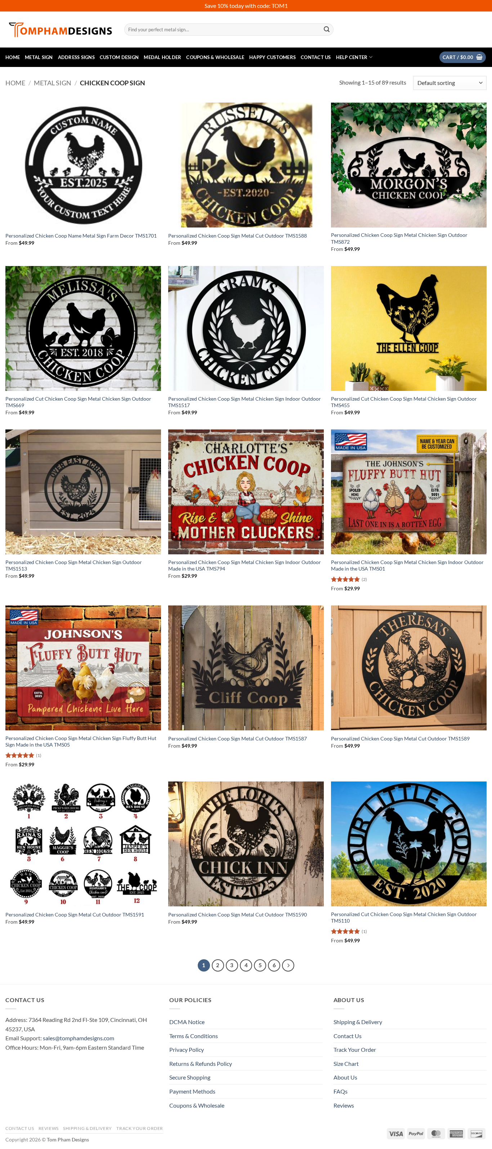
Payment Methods (192, 1091)
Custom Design (119, 57)
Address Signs (76, 57)
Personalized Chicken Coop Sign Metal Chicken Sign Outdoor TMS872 (399, 238)
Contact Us (316, 57)
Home (12, 57)
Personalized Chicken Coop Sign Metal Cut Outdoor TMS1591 (74, 914)
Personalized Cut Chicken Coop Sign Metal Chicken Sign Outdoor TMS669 (78, 402)
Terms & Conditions (193, 1035)
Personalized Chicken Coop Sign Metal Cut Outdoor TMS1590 (237, 914)
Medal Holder (162, 57)
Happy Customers (272, 57)
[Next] (288, 965)
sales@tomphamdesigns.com (78, 1038)
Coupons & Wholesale (215, 57)
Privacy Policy (186, 1049)
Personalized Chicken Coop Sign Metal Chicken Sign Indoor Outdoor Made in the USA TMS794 (244, 565)
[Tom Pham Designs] (59, 30)
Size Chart (346, 1063)
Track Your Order (355, 1049)
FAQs (341, 1091)
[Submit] (327, 29)
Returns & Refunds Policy (200, 1063)
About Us (345, 1077)
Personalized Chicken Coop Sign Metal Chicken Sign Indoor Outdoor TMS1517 (244, 402)
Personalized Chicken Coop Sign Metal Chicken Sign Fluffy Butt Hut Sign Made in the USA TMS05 (80, 741)
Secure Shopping (189, 1077)
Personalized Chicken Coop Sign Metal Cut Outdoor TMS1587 (237, 738)
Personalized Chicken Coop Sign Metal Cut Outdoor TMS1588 (237, 236)
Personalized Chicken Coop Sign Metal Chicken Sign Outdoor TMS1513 (73, 565)
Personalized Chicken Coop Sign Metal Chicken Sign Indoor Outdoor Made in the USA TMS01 (407, 565)
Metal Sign (39, 57)
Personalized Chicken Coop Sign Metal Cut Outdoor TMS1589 (400, 738)
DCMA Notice (187, 1021)
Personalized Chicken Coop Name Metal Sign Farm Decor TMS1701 (81, 236)
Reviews (344, 1105)
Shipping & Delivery (358, 1021)
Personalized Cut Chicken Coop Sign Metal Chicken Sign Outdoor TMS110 (404, 917)
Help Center (352, 57)
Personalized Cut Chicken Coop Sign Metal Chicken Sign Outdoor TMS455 (404, 402)
